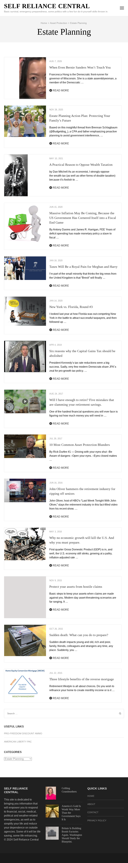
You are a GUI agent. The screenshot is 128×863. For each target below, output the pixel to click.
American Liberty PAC (18, 741)
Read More (60, 90)
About (91, 804)
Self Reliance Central (47, 6)
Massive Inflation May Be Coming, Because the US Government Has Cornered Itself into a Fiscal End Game (82, 217)
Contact (92, 812)
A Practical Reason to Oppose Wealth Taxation (80, 164)
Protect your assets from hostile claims (75, 586)
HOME (90, 796)
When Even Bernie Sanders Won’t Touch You (80, 67)
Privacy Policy (96, 820)
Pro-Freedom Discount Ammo (23, 733)
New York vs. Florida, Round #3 (71, 307)
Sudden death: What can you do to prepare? (78, 635)
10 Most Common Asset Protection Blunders (79, 445)
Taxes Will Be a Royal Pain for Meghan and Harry (83, 266)
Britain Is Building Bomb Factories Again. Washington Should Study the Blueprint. (72, 835)
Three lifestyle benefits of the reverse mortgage (81, 679)
